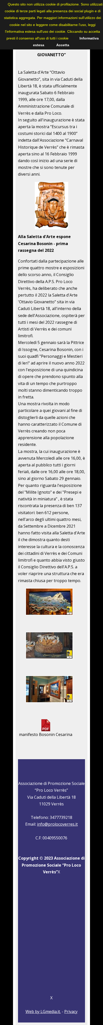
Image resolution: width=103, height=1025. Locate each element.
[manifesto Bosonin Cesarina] (46, 729)
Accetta (62, 45)
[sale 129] (49, 659)
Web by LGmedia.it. (43, 1011)
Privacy (71, 1011)
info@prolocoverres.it (57, 824)
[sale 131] (49, 703)
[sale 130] (49, 616)
